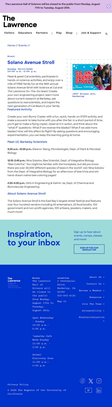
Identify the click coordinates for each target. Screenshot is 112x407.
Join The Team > (93, 304)
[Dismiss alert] (108, 6)
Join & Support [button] (91, 33)
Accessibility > (93, 311)
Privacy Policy (18, 385)
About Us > (96, 277)
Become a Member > (91, 291)
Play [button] (59, 33)
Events (23, 46)
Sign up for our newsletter (89, 249)
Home (11, 46)
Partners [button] (42, 33)
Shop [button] (69, 33)
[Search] (106, 34)
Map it (61, 302)
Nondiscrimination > (91, 319)
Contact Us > (95, 284)
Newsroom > (96, 297)
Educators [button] (25, 33)
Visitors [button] (9, 33)
